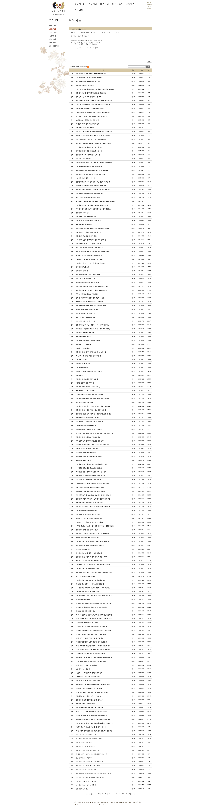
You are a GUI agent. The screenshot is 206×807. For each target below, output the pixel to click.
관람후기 (52, 36)
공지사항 (52, 25)
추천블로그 (53, 42)
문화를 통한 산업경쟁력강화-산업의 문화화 (88, 765)
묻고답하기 (53, 32)
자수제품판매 (54, 46)
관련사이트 (53, 39)
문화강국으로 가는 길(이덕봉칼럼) (85, 746)
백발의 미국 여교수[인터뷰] (84, 742)
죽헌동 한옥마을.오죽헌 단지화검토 (86, 781)
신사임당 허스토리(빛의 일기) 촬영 (86, 785)
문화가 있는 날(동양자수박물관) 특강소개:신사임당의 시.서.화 (93, 773)
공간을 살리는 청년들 (82, 789)
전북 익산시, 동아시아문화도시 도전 (86, 769)
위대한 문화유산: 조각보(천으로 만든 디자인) (88, 738)
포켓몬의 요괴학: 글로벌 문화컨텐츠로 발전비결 (89, 762)
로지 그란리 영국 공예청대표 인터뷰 (86, 734)
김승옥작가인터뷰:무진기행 (84, 758)
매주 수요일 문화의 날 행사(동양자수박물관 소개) (90, 777)
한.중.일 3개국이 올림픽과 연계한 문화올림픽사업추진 (91, 754)
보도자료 (52, 29)
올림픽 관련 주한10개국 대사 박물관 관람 (87, 750)
